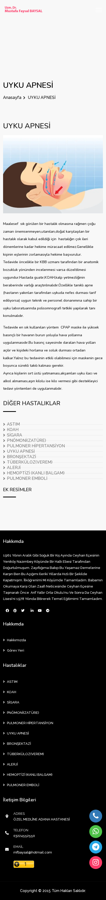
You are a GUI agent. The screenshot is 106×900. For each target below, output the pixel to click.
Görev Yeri (15, 650)
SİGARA (14, 435)
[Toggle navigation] (98, 10)
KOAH (13, 429)
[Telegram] (95, 847)
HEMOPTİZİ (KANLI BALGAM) (36, 473)
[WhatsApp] (95, 831)
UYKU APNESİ (27, 126)
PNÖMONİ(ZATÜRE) (26, 440)
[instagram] (95, 862)
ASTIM (13, 424)
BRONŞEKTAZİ (21, 456)
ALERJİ (14, 467)
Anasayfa (12, 97)
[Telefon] (95, 816)
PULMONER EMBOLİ (27, 478)
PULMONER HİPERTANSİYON (36, 445)
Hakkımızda (16, 640)
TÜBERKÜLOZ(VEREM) (29, 462)
